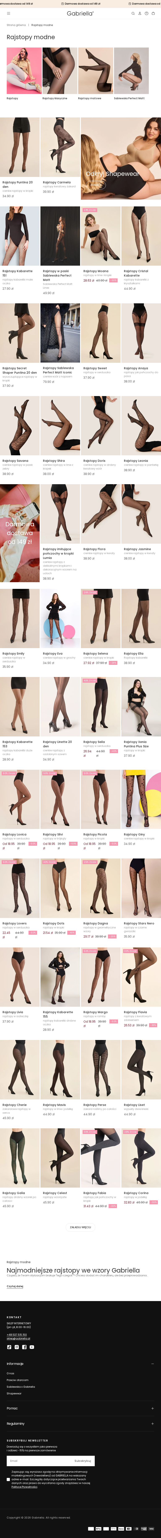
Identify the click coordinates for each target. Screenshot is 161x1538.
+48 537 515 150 (17, 1334)
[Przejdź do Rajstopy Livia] (20, 977)
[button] (8, 13)
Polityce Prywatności (24, 1487)
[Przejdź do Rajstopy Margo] (101, 977)
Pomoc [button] (12, 1408)
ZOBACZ (95, 185)
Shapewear (14, 1393)
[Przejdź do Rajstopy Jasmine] (141, 514)
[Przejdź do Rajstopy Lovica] (20, 799)
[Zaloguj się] (140, 13)
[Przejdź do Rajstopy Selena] (101, 618)
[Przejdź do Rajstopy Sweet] (101, 333)
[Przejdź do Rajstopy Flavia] (141, 977)
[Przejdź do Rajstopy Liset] (141, 1069)
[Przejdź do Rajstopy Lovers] (20, 888)
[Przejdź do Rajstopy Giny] (141, 799)
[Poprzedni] (6, 70)
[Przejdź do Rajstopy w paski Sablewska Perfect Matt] (60, 236)
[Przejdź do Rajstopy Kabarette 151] (20, 236)
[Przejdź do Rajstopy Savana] (20, 426)
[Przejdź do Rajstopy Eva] (60, 618)
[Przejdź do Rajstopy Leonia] (141, 426)
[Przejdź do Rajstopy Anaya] (141, 333)
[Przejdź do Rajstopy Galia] (20, 1158)
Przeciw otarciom (18, 1380)
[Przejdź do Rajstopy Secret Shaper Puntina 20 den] (20, 333)
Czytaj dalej (15, 1286)
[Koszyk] (153, 13)
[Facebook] (24, 1347)
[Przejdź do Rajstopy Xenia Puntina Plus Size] (141, 706)
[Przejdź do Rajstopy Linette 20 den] (60, 706)
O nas (10, 1373)
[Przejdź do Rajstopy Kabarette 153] (20, 706)
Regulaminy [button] (16, 1423)
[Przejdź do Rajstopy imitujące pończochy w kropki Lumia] (60, 514)
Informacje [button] (15, 1363)
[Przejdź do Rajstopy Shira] (60, 426)
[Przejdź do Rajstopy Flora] (101, 514)
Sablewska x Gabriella (21, 1387)
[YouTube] (31, 1347)
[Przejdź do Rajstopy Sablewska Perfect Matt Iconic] (60, 333)
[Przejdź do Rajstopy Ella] (141, 618)
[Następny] (154, 70)
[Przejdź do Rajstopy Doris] (101, 426)
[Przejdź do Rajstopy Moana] (101, 236)
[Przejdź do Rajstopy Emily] (20, 618)
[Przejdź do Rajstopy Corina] (141, 1158)
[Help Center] (146, 13)
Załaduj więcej (80, 1227)
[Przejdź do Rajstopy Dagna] (101, 888)
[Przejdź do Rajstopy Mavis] (60, 1069)
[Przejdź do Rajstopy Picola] (101, 799)
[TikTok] (9, 1347)
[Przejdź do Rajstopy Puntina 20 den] (20, 147)
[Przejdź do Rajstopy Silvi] (60, 799)
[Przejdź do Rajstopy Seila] (101, 706)
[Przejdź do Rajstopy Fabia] (101, 1158)
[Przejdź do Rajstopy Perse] (101, 1069)
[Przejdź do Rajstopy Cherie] (20, 1069)
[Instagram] (16, 1347)
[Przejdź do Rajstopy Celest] (60, 1158)
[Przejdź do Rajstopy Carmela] (60, 147)
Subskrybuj (83, 1461)
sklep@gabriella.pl (18, 1338)
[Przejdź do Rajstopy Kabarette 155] (60, 977)
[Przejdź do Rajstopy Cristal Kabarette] (141, 236)
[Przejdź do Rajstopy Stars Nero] (141, 888)
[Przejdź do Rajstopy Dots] (60, 888)
